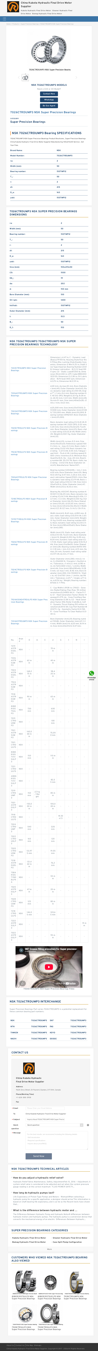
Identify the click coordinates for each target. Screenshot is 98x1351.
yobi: (12, 198)
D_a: (12, 192)
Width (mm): (16, 166)
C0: (11, 272)
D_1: (11, 327)
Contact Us (20, 1345)
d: (10, 289)
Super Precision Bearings (30, 24)
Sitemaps (37, 1345)
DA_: (12, 278)
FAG (51, 1026)
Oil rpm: (13, 300)
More (49, 1249)
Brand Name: (16, 150)
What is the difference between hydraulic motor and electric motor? (45, 1210)
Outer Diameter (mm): (20, 311)
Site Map (29, 1345)
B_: (11, 322)
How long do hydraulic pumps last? (33, 1193)
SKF (52, 1020)
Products (15, 24)
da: (11, 283)
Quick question (15, 1127)
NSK (13, 1020)
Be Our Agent (49, 106)
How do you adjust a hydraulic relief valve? (38, 1177)
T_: (11, 177)
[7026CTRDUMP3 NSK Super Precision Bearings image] (49, 50)
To (14, 1114)
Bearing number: (18, 171)
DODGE (53, 1039)
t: (10, 316)
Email (15, 1108)
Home (8, 24)
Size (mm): (15, 267)
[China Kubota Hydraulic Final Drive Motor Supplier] (13, 6)
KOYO (52, 1033)
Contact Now (49, 94)
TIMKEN (14, 1033)
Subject (16, 1120)
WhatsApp (49, 100)
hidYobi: (13, 305)
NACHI (14, 1039)
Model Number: (17, 156)
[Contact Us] (91, 675)
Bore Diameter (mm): (20, 294)
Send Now (38, 1156)
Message (16, 1133)
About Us (10, 1345)
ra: (11, 161)
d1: (11, 187)
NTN (13, 1026)
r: (11, 182)
